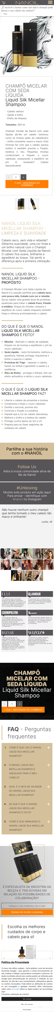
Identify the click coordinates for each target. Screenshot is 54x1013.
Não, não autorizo (27, 1004)
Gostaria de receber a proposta (27, 912)
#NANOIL (33, 453)
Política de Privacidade (15, 962)
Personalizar (27, 1009)
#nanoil (18, 499)
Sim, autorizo (27, 999)
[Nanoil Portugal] (27, 2)
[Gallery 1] (33, 204)
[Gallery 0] (20, 204)
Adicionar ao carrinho (30, 184)
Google (16, 989)
